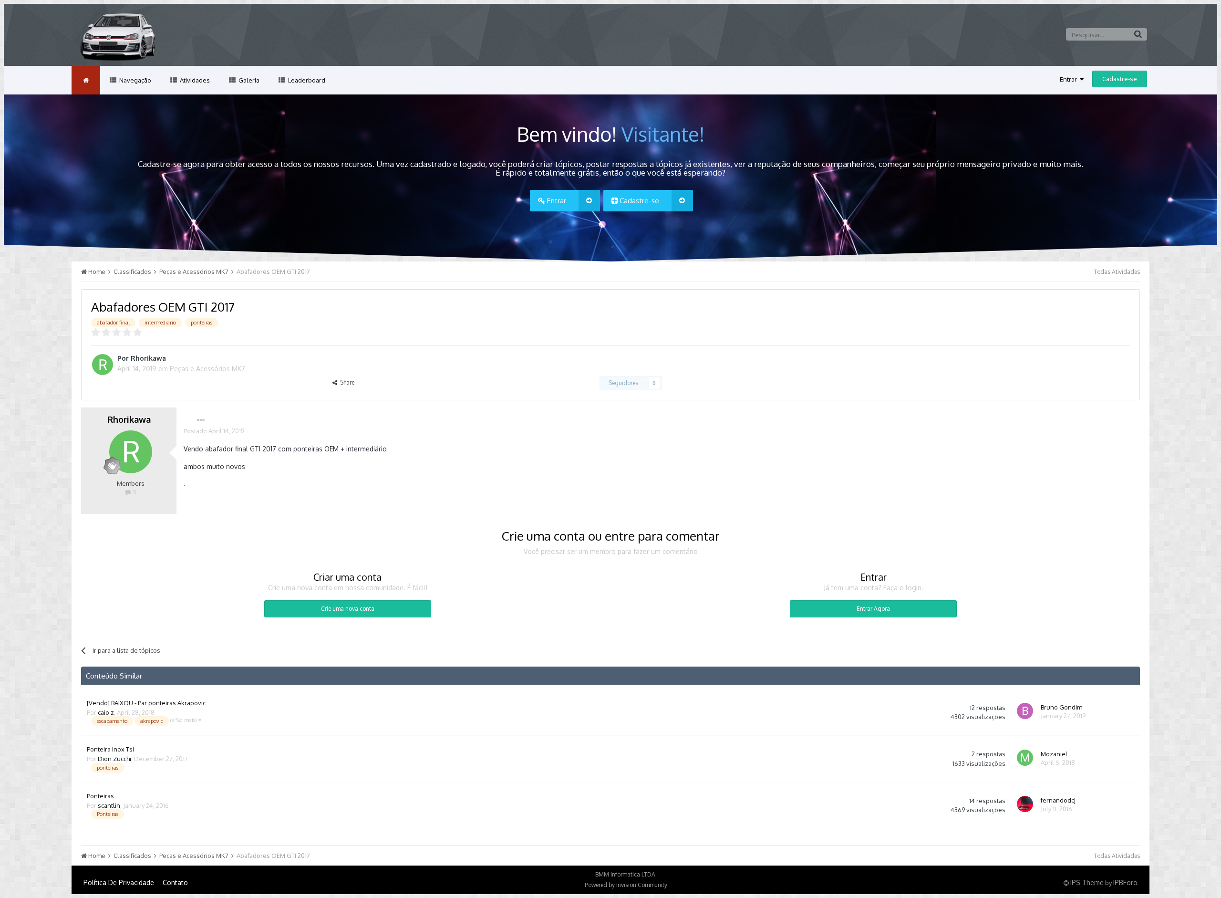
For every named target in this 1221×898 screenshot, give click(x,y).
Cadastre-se (1119, 79)
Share (345, 382)
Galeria (248, 80)
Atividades (194, 80)
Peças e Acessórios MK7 (207, 369)
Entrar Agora (873, 608)
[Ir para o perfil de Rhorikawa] (102, 364)
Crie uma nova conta (347, 608)
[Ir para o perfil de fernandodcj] (1026, 805)
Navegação (134, 80)
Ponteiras (100, 796)
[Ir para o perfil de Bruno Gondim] (1026, 712)
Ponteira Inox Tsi (110, 749)
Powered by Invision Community (626, 884)
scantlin (109, 805)
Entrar (1070, 79)
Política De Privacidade (118, 882)
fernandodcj (1058, 800)
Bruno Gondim (1061, 707)
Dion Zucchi (114, 758)
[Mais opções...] (200, 420)
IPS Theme (1087, 882)
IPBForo (1125, 882)
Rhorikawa (148, 358)
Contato (175, 882)
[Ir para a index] (86, 80)
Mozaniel (1054, 754)
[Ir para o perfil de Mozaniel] (1026, 759)
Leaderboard (306, 80)
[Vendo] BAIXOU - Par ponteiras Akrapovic (146, 703)
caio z (106, 712)
